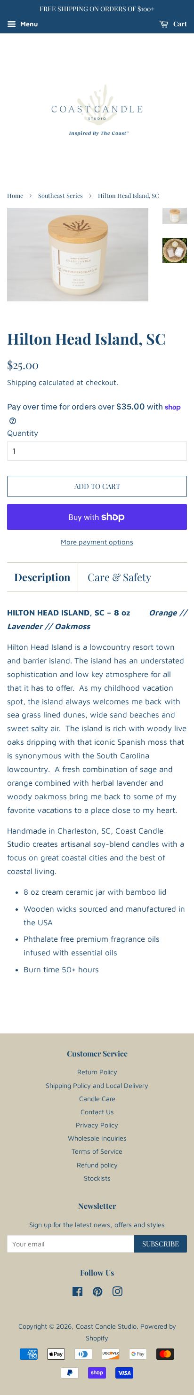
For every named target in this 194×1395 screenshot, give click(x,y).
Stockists (97, 1178)
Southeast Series (60, 195)
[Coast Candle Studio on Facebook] (77, 1293)
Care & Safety (119, 577)
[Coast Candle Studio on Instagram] (117, 1293)
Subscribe (160, 1243)
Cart (179, 23)
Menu (28, 24)
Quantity (22, 433)
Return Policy (97, 1072)
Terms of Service (97, 1151)
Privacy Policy (97, 1125)
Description (42, 577)
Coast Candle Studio (106, 1326)
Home (15, 195)
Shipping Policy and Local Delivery (97, 1085)
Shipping (21, 382)
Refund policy (97, 1165)
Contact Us (97, 1112)
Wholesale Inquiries (97, 1138)
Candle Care (97, 1099)
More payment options (97, 542)
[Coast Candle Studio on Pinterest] (97, 1293)
